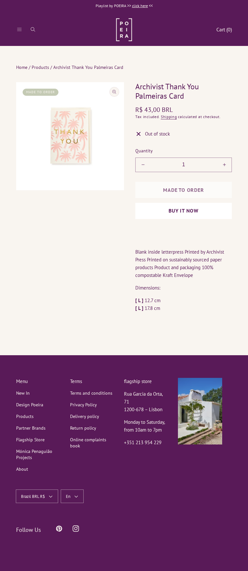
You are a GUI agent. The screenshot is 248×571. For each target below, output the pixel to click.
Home (21, 67)
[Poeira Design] (124, 29)
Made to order (183, 190)
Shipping (169, 116)
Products (40, 67)
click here (140, 5)
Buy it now (184, 210)
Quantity (144, 151)
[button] (19, 29)
